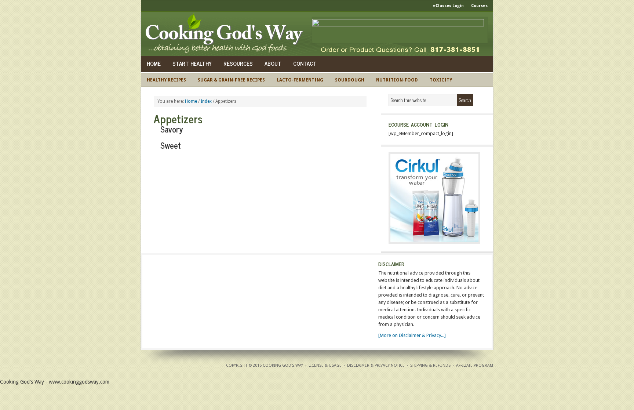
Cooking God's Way (226, 34)
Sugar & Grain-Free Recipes (231, 80)
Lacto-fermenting (300, 80)
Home (154, 63)
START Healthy (192, 63)
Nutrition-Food (397, 80)
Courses (479, 5)
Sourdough (349, 80)
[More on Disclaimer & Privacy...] (412, 335)
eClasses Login (448, 5)
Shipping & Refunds (430, 365)
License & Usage (325, 365)
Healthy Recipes (166, 80)
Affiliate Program (474, 365)
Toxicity (441, 80)
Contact (305, 63)
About (273, 63)
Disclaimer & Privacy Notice (376, 365)
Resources (238, 63)
